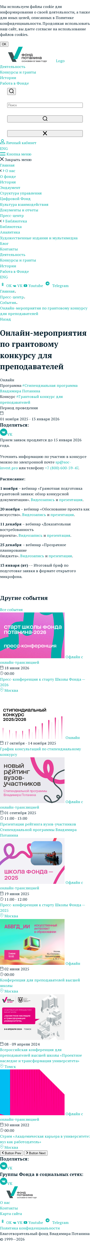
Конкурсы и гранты (18, 72)
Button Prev (12, 1153)
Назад (5, 319)
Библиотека (11, 226)
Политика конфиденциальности (30, 1228)
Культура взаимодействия (24, 204)
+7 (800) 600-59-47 (61, 467)
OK (4, 44)
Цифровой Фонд (15, 198)
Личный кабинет (20, 142)
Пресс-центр (12, 215)
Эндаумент (10, 187)
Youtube (35, 285)
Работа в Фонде (14, 83)
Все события (11, 609)
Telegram (60, 285)
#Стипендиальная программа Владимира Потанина (39, 388)
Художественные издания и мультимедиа (39, 238)
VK (20, 285)
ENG (4, 148)
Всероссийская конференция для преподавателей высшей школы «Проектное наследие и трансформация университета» (41, 1055)
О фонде (8, 176)
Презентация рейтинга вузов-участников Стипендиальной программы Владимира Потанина (38, 829)
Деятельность (12, 66)
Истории (8, 77)
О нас (5, 1202)
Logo (60, 60)
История (8, 182)
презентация (71, 499)
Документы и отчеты (19, 210)
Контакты (9, 249)
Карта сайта (11, 1213)
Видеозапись (43, 499)
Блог (4, 243)
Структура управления (21, 193)
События (8, 302)
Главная (7, 165)
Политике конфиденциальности (37, 20)
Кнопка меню (18, 154)
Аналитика (10, 232)
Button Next (37, 1153)
